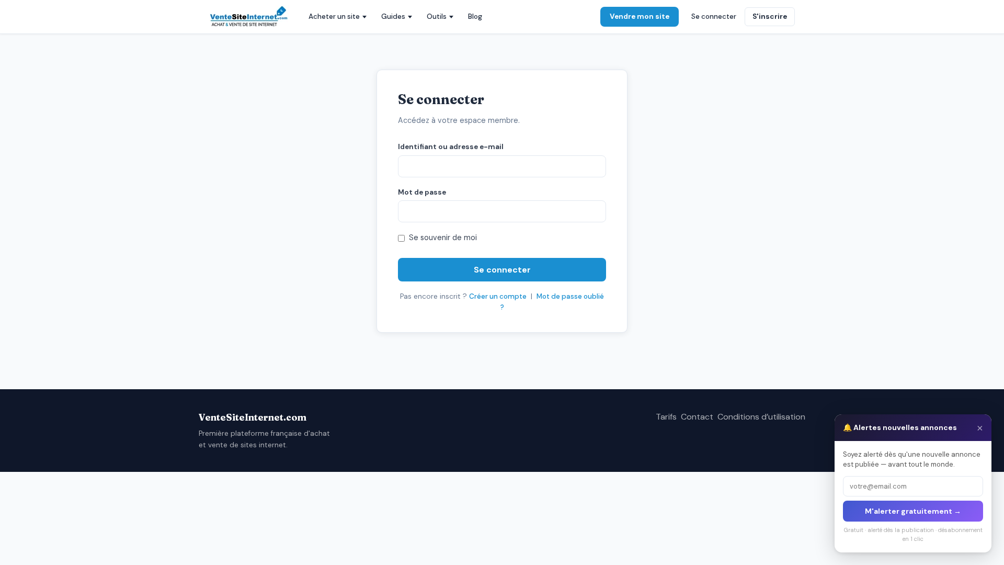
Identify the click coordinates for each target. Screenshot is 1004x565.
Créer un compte (498, 296)
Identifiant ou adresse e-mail (451, 146)
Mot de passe (422, 192)
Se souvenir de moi (443, 237)
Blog (475, 16)
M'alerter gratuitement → (913, 511)
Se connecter (713, 16)
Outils (437, 16)
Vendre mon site (639, 16)
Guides (393, 16)
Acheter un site (334, 16)
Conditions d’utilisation (761, 416)
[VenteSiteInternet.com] (249, 16)
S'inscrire (769, 16)
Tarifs (666, 416)
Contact (697, 416)
